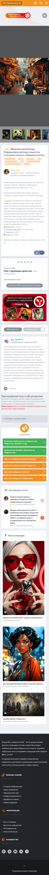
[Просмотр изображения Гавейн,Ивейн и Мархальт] (23, 704)
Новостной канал (11, 832)
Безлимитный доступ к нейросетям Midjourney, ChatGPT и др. (20, 442)
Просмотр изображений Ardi (22, 175)
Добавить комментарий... (16, 419)
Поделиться (13, 329)
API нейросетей (10, 828)
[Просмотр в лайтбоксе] (24, 76)
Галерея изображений (13, 787)
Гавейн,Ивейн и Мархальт (14, 719)
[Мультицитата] (5, 388)
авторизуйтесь (33, 401)
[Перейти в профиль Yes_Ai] (6, 341)
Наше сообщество (11, 790)
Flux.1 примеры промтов (18, 271)
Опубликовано (24, 342)
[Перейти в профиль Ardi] (6, 172)
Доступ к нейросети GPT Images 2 (19, 465)
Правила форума (10, 802)
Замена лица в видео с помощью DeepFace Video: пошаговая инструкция (22, 499)
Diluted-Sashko (11, 686)
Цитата (13, 388)
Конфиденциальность (12, 796)
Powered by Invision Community (24, 871)
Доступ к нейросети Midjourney (18, 478)
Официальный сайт (11, 793)
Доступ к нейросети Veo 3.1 (16, 472)
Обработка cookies (11, 799)
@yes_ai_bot (7, 754)
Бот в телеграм (10, 822)
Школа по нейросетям (12, 825)
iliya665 (8, 721)
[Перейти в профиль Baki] (6, 511)
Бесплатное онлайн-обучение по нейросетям (19, 451)
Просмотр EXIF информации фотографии (24, 285)
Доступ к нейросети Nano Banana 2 (20, 459)
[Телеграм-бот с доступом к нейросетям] (24, 307)
